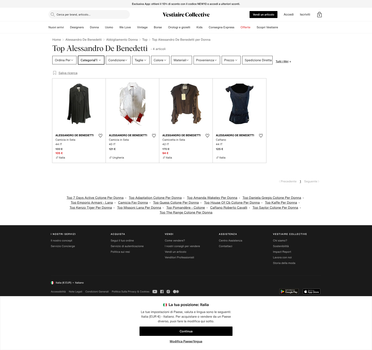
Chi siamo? (280, 241)
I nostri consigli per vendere (182, 246)
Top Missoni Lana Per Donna (139, 207)
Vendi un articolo (263, 14)
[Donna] (101, 27)
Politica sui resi (120, 252)
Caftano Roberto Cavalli (228, 207)
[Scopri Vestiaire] (281, 27)
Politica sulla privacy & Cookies (130, 291)
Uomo (109, 27)
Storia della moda (284, 263)
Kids (199, 27)
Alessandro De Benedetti (83, 39)
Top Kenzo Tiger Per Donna (91, 207)
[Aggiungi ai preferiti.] (100, 135)
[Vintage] (150, 27)
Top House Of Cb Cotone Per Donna (232, 202)
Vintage (142, 27)
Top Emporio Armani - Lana (92, 202)
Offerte (245, 27)
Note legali (75, 291)
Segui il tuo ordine (122, 241)
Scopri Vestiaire (267, 27)
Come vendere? (175, 241)
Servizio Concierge (63, 246)
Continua (186, 331)
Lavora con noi (282, 257)
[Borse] (164, 27)
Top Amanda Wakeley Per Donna (212, 197)
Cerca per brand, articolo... (73, 14)
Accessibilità (58, 291)
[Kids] (205, 27)
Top (144, 39)
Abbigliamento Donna (122, 39)
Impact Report (282, 252)
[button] (319, 14)
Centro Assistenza (230, 241)
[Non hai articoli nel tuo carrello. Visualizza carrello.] (319, 14)
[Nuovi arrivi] (66, 27)
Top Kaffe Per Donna (281, 202)
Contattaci (225, 246)
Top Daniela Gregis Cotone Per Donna (271, 197)
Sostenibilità (281, 246)
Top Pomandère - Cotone (185, 207)
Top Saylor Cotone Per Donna (275, 207)
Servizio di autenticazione (127, 246)
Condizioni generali (97, 291)
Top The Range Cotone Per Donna (186, 212)
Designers (77, 27)
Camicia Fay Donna (133, 202)
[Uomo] (116, 27)
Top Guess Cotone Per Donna (176, 202)
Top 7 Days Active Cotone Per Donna (94, 197)
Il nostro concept (61, 241)
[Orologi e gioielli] (193, 27)
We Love (125, 27)
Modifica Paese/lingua (186, 341)
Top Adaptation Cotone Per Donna (155, 197)
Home (56, 39)
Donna (94, 27)
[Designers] (86, 27)
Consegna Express (221, 27)
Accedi (289, 14)
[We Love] (133, 27)
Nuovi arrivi (56, 27)
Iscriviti (305, 14)
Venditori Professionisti (179, 257)
